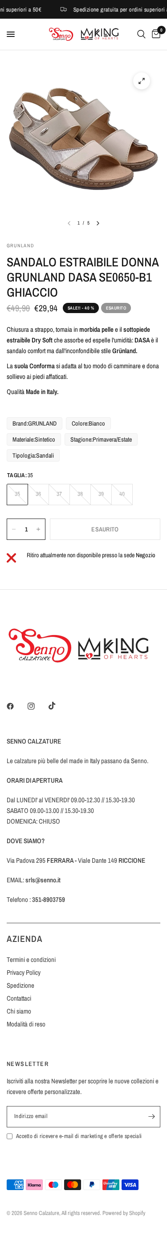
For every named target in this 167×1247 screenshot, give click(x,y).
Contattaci (19, 998)
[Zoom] (141, 80)
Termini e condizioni (31, 959)
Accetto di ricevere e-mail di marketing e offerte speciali (79, 1136)
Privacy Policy (24, 972)
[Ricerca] (141, 34)
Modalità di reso (26, 1024)
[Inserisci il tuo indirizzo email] (151, 1116)
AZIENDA (25, 939)
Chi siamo (19, 1011)
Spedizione (20, 985)
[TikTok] (58, 706)
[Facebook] (16, 706)
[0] (154, 34)
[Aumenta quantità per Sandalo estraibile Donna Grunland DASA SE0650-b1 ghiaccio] (38, 529)
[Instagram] (37, 706)
